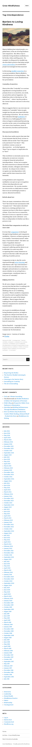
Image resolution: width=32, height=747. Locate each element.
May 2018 (7, 644)
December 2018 (8, 629)
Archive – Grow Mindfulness (11, 735)
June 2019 (7, 616)
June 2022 (7, 537)
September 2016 (9, 677)
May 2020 (7, 592)
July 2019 (6, 613)
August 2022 (8, 533)
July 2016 (6, 679)
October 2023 (8, 503)
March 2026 (7, 440)
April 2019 (7, 620)
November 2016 (8, 672)
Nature (6, 700)
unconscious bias (21, 348)
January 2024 (8, 496)
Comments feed (9, 722)
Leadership (7, 694)
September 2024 (9, 479)
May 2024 (7, 487)
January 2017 (8, 668)
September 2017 (9, 661)
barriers (23, 340)
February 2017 (8, 666)
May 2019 (7, 618)
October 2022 (8, 529)
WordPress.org (8, 724)
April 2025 (7, 463)
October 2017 (8, 659)
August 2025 (8, 455)
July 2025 (7, 457)
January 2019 (8, 626)
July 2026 (7, 431)
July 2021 (6, 561)
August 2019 (7, 611)
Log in (6, 717)
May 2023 (7, 513)
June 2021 (7, 563)
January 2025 (8, 470)
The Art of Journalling (11, 383)
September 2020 (9, 583)
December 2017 (8, 655)
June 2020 (7, 590)
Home (4, 731)
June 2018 (7, 642)
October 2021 (8, 555)
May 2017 (7, 663)
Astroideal (7, 407)
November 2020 (9, 579)
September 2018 (9, 635)
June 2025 (7, 459)
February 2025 (8, 468)
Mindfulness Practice (10, 698)
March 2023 (7, 518)
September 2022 (9, 531)
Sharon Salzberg (12, 348)
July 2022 (7, 535)
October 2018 (8, 633)
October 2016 (8, 674)
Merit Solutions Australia (10, 739)
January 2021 (8, 574)
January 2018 (8, 653)
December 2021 (8, 550)
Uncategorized (16, 340)
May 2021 (7, 566)
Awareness (7, 691)
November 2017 (8, 657)
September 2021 (9, 557)
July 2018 (6, 640)
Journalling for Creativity (12, 381)
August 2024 (8, 481)
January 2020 (8, 600)
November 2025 (9, 448)
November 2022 (9, 526)
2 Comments (12, 350)
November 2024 (9, 474)
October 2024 (8, 476)
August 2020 (8, 585)
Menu (27, 5)
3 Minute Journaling (16, 396)
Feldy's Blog (8, 403)
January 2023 (8, 522)
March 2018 (7, 648)
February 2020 (8, 598)
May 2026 (7, 435)
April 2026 (7, 437)
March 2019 (7, 622)
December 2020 (9, 576)
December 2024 (9, 472)
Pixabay (6, 336)
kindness (14, 345)
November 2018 (9, 631)
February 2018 (8, 650)
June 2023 (7, 511)
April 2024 (7, 490)
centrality (4, 342)
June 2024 (7, 485)
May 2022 (7, 540)
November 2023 (9, 500)
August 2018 (7, 637)
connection (5, 343)
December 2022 (9, 524)
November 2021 (8, 553)
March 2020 (8, 596)
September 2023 (9, 505)
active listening (20, 262)
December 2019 (8, 603)
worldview (5, 350)
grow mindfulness (20, 343)
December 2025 (9, 446)
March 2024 (7, 492)
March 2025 (7, 466)
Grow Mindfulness (11, 6)
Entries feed (8, 720)
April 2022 (7, 542)
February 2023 (8, 520)
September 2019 (9, 609)
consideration (12, 343)
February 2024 (8, 494)
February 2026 (8, 442)
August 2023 (8, 507)
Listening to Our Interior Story (13, 379)
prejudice (4, 348)
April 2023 (7, 516)
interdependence (7, 345)
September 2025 (9, 453)
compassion (15, 232)
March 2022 (7, 544)
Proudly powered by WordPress (21, 744)
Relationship (8, 702)
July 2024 (7, 483)
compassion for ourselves (20, 342)
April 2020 (7, 594)
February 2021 (8, 572)
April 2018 (7, 646)
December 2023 (9, 498)
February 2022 (8, 546)
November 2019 (8, 605)
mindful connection (17, 71)
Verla (5, 396)
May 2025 (7, 461)
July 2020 (7, 587)
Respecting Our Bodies (11, 373)
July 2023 (7, 509)
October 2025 (8, 450)
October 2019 (8, 607)
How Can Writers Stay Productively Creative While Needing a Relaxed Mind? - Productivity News (16, 414)
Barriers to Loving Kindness (12, 23)
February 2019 (8, 624)
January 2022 (8, 548)
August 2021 (7, 559)
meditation (21, 116)
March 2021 (7, 570)
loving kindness (21, 345)
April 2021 (7, 568)
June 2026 (7, 433)
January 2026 (8, 444)
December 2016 (8, 670)
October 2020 (8, 581)
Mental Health (8, 696)
